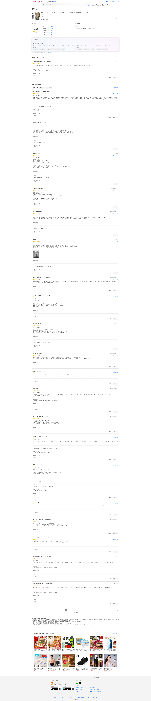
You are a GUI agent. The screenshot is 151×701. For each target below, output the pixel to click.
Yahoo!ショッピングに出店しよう (110, 1)
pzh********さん (115, 123)
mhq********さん (115, 437)
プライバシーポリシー (57, 697)
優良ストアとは (79, 689)
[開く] (36, 254)
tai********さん (115, 372)
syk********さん (115, 418)
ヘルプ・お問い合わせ (88, 697)
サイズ (50, 87)
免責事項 (79, 697)
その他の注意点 (49, 52)
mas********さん (115, 296)
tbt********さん (115, 465)
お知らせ (77, 691)
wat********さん (115, 63)
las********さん (115, 213)
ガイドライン (75, 697)
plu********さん (115, 521)
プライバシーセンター (64, 697)
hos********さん (115, 279)
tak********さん (115, 93)
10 (84, 610)
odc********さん (115, 155)
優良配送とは (92, 687)
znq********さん (115, 241)
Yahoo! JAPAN (100, 1)
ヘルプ (118, 1)
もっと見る (114, 633)
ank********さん (115, 190)
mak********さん (115, 355)
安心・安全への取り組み (94, 689)
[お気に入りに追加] (116, 19)
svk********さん (115, 539)
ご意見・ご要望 (94, 697)
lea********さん (115, 503)
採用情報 (82, 697)
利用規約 (70, 697)
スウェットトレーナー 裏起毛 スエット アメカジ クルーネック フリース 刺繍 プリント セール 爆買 (64, 12)
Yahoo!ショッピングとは (80, 687)
